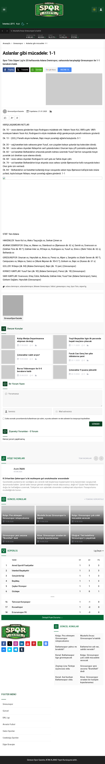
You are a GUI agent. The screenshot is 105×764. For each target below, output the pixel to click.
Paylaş (11, 70)
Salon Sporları (9, 731)
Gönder (39, 70)
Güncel (6, 711)
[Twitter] (9, 643)
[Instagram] (15, 643)
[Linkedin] (21, 643)
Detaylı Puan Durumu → (52, 617)
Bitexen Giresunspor (42, 286)
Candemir (21, 469)
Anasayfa (6, 43)
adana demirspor (12, 286)
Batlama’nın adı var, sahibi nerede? (20, 478)
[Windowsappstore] (15, 649)
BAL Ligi (6, 718)
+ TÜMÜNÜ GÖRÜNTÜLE (94, 499)
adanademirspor (26, 286)
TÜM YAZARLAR (85, 458)
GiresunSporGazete (16, 111)
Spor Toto (75, 286)
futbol (53, 286)
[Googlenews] (45, 643)
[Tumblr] (21, 649)
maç (68, 286)
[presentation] (96, 458)
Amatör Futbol (9, 724)
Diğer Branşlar (9, 744)
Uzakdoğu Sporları (11, 738)
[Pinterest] (33, 643)
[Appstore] (3, 649)
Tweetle (24, 70)
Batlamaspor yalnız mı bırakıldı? (25, 31)
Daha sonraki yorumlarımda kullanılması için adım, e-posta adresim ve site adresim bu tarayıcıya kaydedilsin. (47, 418)
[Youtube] (27, 643)
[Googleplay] (9, 649)
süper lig (82, 286)
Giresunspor (18, 43)
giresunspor (61, 286)
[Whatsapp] (39, 643)
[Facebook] (3, 643)
